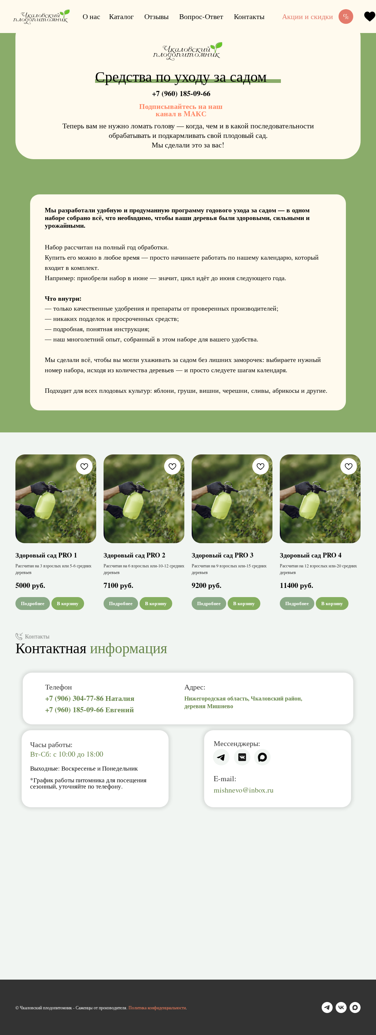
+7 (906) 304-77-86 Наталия (89, 698)
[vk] (341, 1007)
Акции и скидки (307, 16)
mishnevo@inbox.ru (244, 790)
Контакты (249, 16)
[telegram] (327, 1007)
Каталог (121, 16)
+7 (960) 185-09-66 (181, 93)
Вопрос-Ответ (201, 16)
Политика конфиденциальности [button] (157, 1007)
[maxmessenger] (355, 1007)
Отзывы (156, 16)
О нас (91, 16)
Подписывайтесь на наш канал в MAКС (181, 110)
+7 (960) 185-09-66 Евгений (89, 709)
